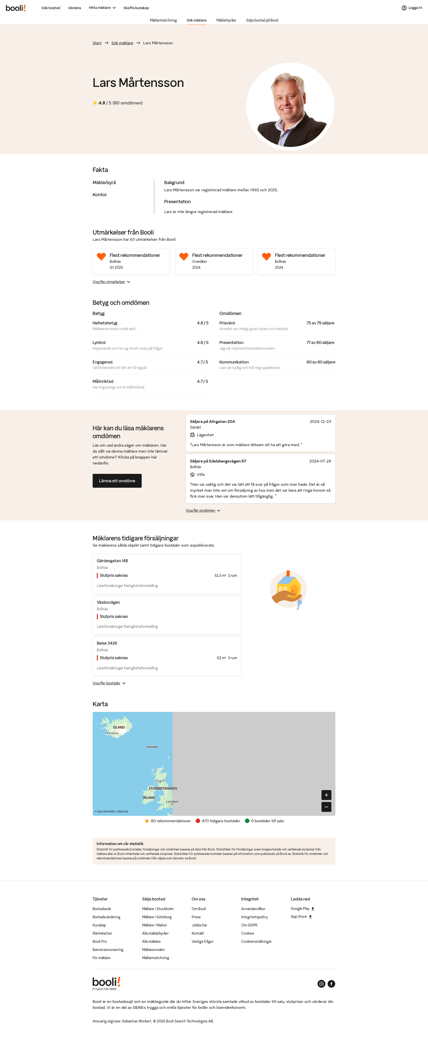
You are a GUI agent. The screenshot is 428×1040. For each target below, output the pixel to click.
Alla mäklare (151, 941)
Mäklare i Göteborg (157, 917)
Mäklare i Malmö (154, 925)
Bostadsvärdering (106, 917)
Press (196, 917)
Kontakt (198, 933)
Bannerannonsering (108, 949)
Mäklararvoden (153, 949)
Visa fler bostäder (106, 683)
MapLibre (123, 811)
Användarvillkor (253, 909)
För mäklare (101, 958)
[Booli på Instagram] (321, 984)
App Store (299, 916)
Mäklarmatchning (163, 20)
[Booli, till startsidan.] (16, 7)
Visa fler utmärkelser (109, 282)
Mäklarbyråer (226, 20)
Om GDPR (249, 925)
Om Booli (199, 909)
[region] (214, 764)
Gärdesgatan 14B (112, 560)
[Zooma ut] (326, 807)
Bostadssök (102, 909)
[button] (221, 751)
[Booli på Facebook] (331, 984)
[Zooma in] (326, 795)
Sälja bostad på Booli (262, 20)
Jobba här (199, 925)
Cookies (247, 933)
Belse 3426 (107, 643)
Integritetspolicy (254, 917)
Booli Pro (100, 941)
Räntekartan (102, 933)
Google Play (300, 908)
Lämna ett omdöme (117, 480)
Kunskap (99, 925)
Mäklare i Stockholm (158, 909)
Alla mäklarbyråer (155, 933)
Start (97, 42)
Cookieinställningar (256, 941)
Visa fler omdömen (200, 510)
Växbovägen (108, 602)
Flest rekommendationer (135, 255)
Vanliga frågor (203, 941)
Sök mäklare (197, 20)
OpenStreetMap (106, 811)
